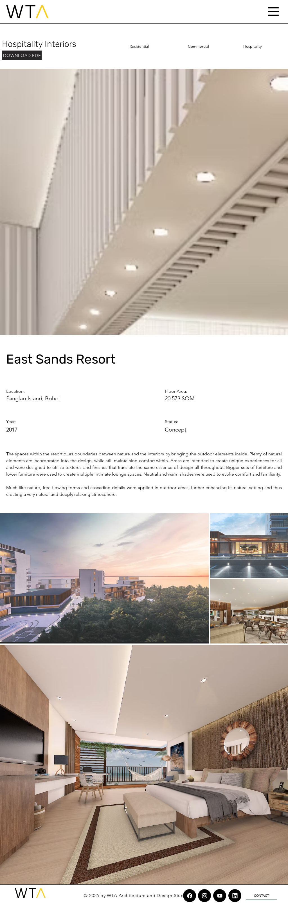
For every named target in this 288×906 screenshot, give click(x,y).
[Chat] (189, 895)
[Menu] (273, 11)
